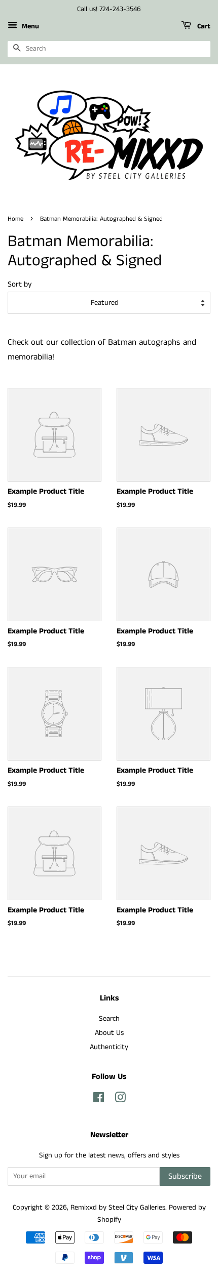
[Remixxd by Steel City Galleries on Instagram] (120, 1100)
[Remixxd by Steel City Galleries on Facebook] (98, 1100)
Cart (202, 26)
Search (109, 1019)
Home (15, 218)
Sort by (20, 284)
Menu (29, 26)
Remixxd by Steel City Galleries (117, 1208)
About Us (109, 1033)
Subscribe (185, 1176)
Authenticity (109, 1047)
